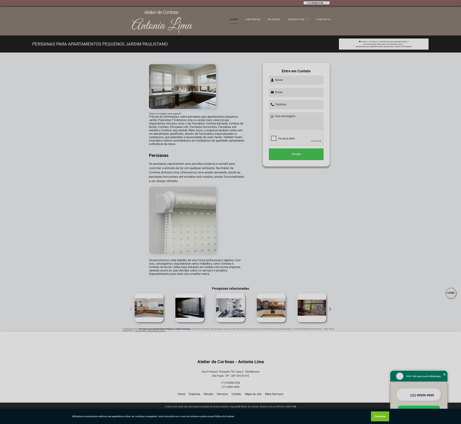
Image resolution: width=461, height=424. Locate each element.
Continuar (380, 416)
